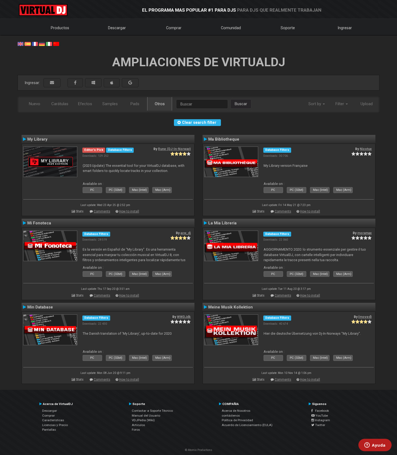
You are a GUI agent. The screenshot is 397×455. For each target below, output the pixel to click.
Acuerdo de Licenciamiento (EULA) (247, 425)
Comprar (173, 28)
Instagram (322, 420)
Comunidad (231, 28)
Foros (136, 429)
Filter (340, 103)
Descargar (117, 28)
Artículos (138, 425)
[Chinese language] (56, 43)
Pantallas (49, 429)
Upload (367, 103)
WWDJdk (184, 317)
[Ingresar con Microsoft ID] (93, 83)
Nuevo (34, 103)
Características (53, 420)
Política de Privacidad (237, 420)
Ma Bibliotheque (223, 139)
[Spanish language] (28, 43)
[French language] (35, 43)
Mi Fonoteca (39, 223)
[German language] (42, 43)
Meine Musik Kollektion (230, 307)
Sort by (315, 103)
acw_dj (185, 233)
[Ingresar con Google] (130, 83)
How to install (129, 211)
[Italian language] (49, 43)
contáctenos (231, 415)
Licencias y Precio (55, 425)
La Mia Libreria (222, 223)
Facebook (321, 411)
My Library (37, 139)
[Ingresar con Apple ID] (112, 83)
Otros (160, 103)
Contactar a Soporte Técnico (152, 411)
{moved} (365, 317)
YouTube (321, 415)
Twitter (319, 425)
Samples (110, 103)
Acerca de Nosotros (236, 411)
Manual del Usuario (146, 415)
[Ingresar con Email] (51, 83)
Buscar (241, 103)
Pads (134, 103)
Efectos (85, 103)
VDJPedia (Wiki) (143, 420)
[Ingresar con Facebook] (75, 83)
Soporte (288, 28)
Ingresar (345, 28)
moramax (364, 233)
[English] (20, 43)
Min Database (40, 307)
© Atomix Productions (198, 450)
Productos (60, 28)
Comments (102, 211)
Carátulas (59, 103)
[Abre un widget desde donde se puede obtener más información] (375, 445)
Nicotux (366, 149)
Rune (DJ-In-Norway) (174, 149)
